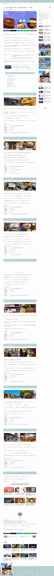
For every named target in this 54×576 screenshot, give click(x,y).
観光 (4, 9)
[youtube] (45, 108)
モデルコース (30, 570)
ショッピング (25, 569)
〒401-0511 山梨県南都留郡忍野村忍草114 (17, 247)
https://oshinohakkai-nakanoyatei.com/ (17, 381)
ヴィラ (21, 568)
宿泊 (21, 567)
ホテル (21, 569)
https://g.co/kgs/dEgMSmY (20, 106)
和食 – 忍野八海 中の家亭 (11, 83)
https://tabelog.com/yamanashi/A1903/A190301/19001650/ (19, 213)
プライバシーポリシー (16, 569)
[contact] (46, 108)
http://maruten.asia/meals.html (16, 254)
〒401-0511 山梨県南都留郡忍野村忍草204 (16, 332)
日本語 (38, 568)
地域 (8, 9)
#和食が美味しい (16, 529)
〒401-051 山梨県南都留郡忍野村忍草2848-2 (17, 166)
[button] (6, 30)
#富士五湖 (19, 529)
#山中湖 (40, 17)
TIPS (30, 568)
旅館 (21, 570)
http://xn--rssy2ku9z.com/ (15, 173)
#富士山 (48, 16)
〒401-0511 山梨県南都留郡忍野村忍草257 (16, 417)
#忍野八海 (22, 529)
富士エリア (10, 9)
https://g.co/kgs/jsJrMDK (21, 357)
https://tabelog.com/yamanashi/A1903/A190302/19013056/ (19, 339)
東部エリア (35, 568)
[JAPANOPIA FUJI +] (5, 1)
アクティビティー (26, 570)
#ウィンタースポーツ (41, 13)
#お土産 (40, 12)
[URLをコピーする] (33, 30)
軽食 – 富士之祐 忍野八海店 (11, 86)
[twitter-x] (43, 108)
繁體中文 (39, 569)
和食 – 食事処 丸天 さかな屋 (11, 79)
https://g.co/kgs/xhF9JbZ (20, 313)
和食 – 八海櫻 (9, 82)
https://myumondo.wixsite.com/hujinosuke (17, 467)
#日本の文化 (46, 17)
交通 (29, 569)
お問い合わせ (15, 570)
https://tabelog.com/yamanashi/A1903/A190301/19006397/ (19, 295)
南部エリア (35, 570)
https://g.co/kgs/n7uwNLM (20, 399)
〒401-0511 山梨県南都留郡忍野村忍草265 (16, 288)
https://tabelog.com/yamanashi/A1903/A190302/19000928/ (19, 132)
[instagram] (44, 108)
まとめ (8, 87)
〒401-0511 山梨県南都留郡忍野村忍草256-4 (16, 125)
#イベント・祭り (44, 12)
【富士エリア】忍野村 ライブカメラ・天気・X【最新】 (20, 66)
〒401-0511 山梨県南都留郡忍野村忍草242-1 (17, 460)
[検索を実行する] (50, 7)
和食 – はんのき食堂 (10, 80)
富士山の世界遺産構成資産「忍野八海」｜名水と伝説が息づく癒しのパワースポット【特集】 (23, 56)
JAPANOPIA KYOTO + (16, 571)
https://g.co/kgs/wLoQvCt (20, 150)
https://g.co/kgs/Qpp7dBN (20, 191)
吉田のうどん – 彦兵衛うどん (11, 75)
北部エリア (35, 569)
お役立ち (30, 567)
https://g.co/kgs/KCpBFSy (20, 272)
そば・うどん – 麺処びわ (10, 78)
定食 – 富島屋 (9, 84)
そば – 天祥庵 (9, 76)
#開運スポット (40, 20)
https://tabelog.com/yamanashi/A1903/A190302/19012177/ (19, 424)
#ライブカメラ (46, 13)
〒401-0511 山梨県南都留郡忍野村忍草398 (17, 374)
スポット (25, 568)
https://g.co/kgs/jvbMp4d (20, 442)
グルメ (6, 9)
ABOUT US (15, 568)
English (39, 570)
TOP (14, 567)
